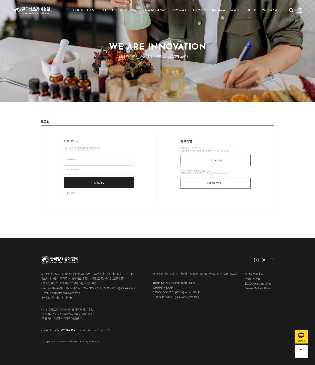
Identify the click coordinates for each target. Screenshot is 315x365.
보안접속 (70, 193)
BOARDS (250, 10)
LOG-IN (99, 182)
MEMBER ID (71, 160)
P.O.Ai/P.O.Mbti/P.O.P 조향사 (118, 10)
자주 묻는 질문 (102, 330)
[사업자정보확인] (88, 283)
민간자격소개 (270, 10)
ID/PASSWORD (215, 183)
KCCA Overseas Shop (258, 283)
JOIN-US (215, 160)
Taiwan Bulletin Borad (258, 288)
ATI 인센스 (199, 10)
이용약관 (46, 330)
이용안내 (85, 330)
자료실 (235, 10)
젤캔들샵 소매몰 (254, 274)
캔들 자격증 (180, 10)
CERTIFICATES (83, 10)
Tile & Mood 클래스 (155, 10)
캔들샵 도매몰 (252, 279)
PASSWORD (72, 170)
